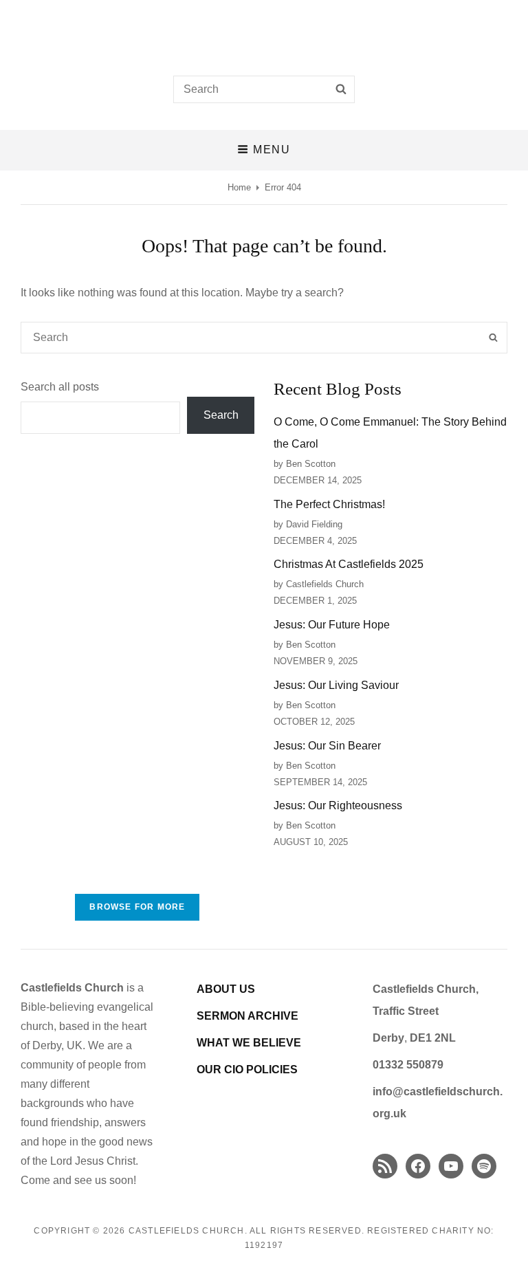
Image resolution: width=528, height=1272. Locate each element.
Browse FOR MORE (137, 907)
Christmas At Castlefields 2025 (349, 564)
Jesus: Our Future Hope (332, 624)
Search (221, 415)
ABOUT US (226, 989)
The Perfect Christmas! (329, 504)
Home (239, 187)
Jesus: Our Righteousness (338, 805)
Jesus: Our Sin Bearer (327, 746)
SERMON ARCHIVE (247, 1016)
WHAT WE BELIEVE (249, 1043)
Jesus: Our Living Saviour (336, 685)
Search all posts (60, 387)
